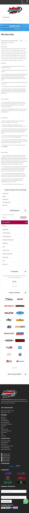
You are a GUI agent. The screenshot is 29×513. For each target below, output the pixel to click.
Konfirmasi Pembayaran (6, 424)
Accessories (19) (6, 202)
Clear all (4, 217)
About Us (3, 417)
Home (11, 28)
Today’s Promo (4, 429)
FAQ (2, 434)
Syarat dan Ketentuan (6, 430)
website (5, 146)
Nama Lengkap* (4, 488)
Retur (2, 427)
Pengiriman (3, 425)
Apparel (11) (5, 199)
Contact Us (3, 436)
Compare (23, 217)
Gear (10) (5, 205)
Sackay (14, 281)
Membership (4, 419)
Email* (2, 494)
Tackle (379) (5, 193)
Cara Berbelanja (5, 420)
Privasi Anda (4, 432)
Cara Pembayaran (5, 422)
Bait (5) (4, 196)
